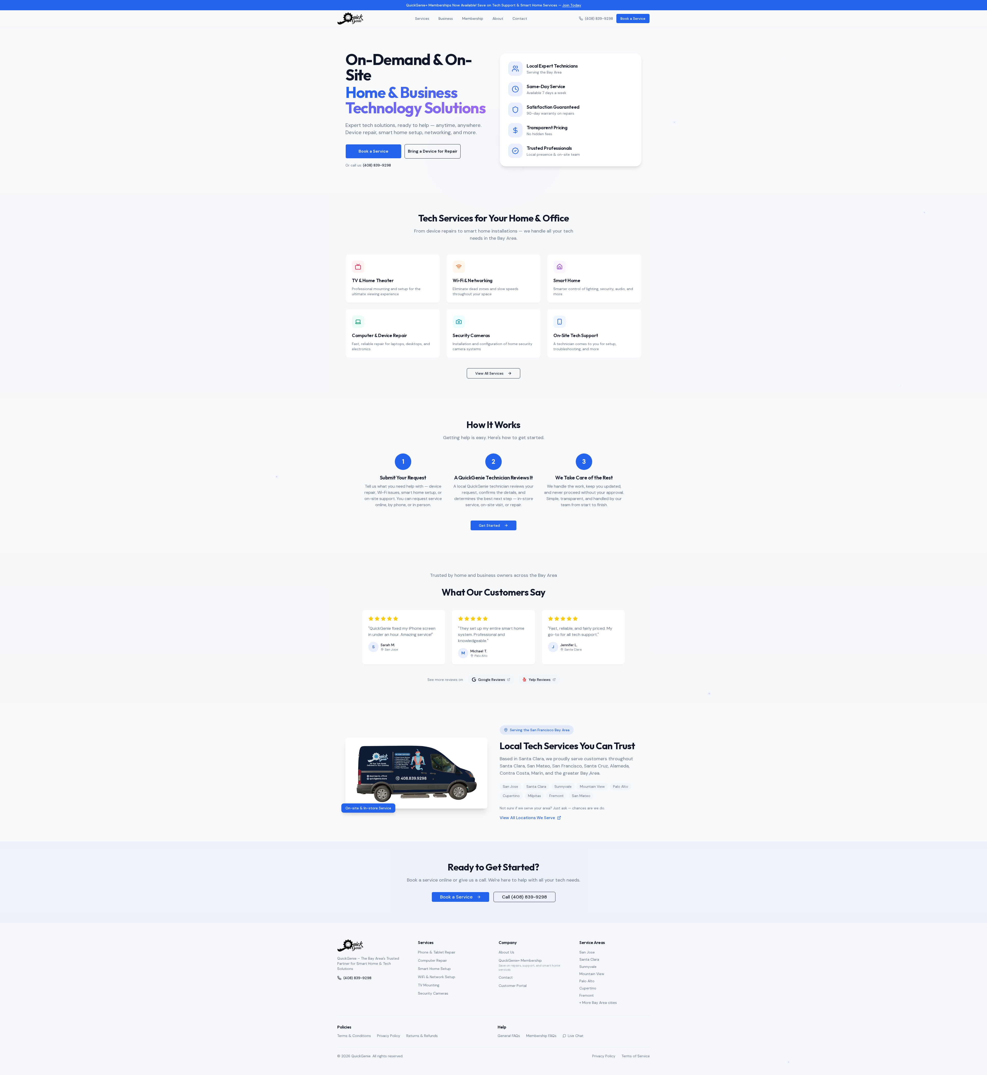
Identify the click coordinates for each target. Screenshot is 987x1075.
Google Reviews (491, 679)
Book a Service (632, 18)
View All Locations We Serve (527, 817)
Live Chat (575, 1035)
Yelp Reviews (540, 679)
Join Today (571, 5)
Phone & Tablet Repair (436, 952)
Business (445, 18)
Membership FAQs (541, 1035)
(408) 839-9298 (599, 18)
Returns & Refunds (422, 1035)
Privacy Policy (388, 1035)
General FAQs (509, 1035)
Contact (520, 18)
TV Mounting (428, 985)
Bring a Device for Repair (433, 151)
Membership (472, 18)
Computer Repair (432, 960)
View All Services (489, 373)
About (497, 18)
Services (422, 18)
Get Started (489, 525)
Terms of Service (636, 1056)
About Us (506, 952)
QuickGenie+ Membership (520, 960)
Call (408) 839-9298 (524, 897)
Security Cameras (433, 993)
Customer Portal (513, 985)
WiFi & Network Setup (436, 977)
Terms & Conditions (354, 1035)
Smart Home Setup (434, 968)
